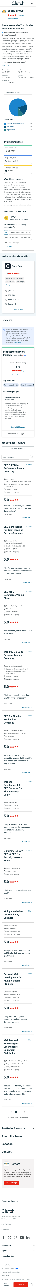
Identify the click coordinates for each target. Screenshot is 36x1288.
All (6, 232)
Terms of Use (6, 1276)
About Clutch (6, 1245)
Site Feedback (6, 1224)
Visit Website (6, 1284)
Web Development (11, 238)
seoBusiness (16, 10)
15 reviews (20, 15)
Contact (19, 1284)
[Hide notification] (32, 330)
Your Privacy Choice (8, 1268)
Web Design (10, 126)
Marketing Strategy (12, 243)
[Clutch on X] (10, 1237)
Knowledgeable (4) (27, 385)
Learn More (17, 342)
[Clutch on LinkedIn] (28, 1237)
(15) (22, 371)
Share (30, 465)
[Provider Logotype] (4, 11)
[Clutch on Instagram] (16, 1237)
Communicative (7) (11, 385)
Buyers (4, 1251)
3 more (9, 247)
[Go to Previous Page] (12, 1112)
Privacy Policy (6, 1265)
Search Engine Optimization (15, 123)
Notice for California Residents (11, 1272)
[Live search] (32, 3)
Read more (5, 65)
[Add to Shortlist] (31, 1284)
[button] (15, 457)
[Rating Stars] (12, 273)
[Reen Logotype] (8, 266)
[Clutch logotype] (18, 3)
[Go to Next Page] (24, 1112)
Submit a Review (17, 449)
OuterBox (17, 266)
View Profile (18, 310)
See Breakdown (17, 375)
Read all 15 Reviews (18, 427)
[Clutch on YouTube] (22, 1237)
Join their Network (13, 18)
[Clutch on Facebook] (4, 1237)
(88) (18, 273)
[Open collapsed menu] (3, 3)
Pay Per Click (11, 130)
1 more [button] (8, 285)
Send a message (11, 1183)
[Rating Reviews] (11, 15)
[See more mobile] (27, 518)
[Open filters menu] (32, 457)
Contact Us (5, 1230)
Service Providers (8, 1256)
